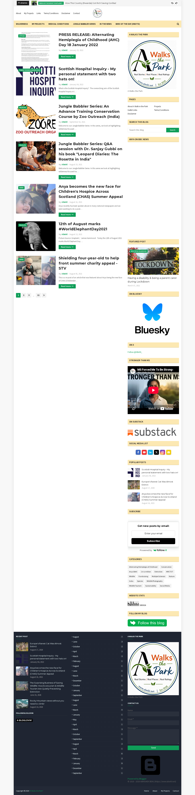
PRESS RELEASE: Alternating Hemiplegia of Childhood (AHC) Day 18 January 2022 (89, 39)
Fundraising (143, 576)
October (97, 646)
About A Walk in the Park (138, 106)
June (97, 641)
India (131, 581)
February (97, 661)
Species (140, 581)
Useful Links (132, 110)
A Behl (64, 50)
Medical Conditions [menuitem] (58, 24)
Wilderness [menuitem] (22, 24)
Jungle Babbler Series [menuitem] (84, 24)
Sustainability (150, 586)
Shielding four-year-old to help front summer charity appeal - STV (89, 263)
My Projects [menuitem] (38, 24)
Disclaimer (66, 13)
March (97, 656)
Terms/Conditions (51, 13)
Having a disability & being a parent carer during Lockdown (152, 280)
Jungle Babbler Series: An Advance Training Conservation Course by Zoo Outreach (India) (89, 111)
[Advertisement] (147, 215)
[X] (156, 452)
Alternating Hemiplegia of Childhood (143, 567)
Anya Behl (133, 571)
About (18, 13)
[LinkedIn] (150, 452)
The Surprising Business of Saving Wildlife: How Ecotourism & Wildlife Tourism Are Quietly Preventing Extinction (47, 687)
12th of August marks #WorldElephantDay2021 (83, 226)
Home (146, 791)
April (97, 651)
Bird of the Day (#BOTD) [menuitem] (128, 24)
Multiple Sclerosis (158, 576)
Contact (76, 13)
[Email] (168, 452)
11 (38, 295)
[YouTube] (144, 452)
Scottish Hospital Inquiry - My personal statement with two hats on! (87, 74)
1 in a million (146, 571)
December (97, 680)
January (97, 690)
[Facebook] (138, 452)
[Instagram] (162, 452)
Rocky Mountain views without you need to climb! (47, 702)
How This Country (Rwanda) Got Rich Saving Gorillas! (90, 3)
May (97, 719)
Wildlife (132, 576)
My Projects (29, 13)
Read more (66, 56)
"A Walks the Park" (36, 791)
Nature (171, 576)
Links (39, 13)
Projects (157, 106)
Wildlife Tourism (135, 586)
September (97, 695)
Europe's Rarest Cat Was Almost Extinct (157, 483)
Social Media (165, 586)
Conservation (166, 567)
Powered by (146, 550)
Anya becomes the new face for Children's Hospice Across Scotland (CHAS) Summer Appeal (91, 191)
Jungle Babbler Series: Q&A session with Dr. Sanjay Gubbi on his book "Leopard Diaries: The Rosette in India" (90, 151)
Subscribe (153, 541)
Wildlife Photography (155, 581)
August (97, 637)
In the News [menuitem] (106, 24)
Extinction (158, 571)
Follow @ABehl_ (135, 352)
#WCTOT (169, 571)
